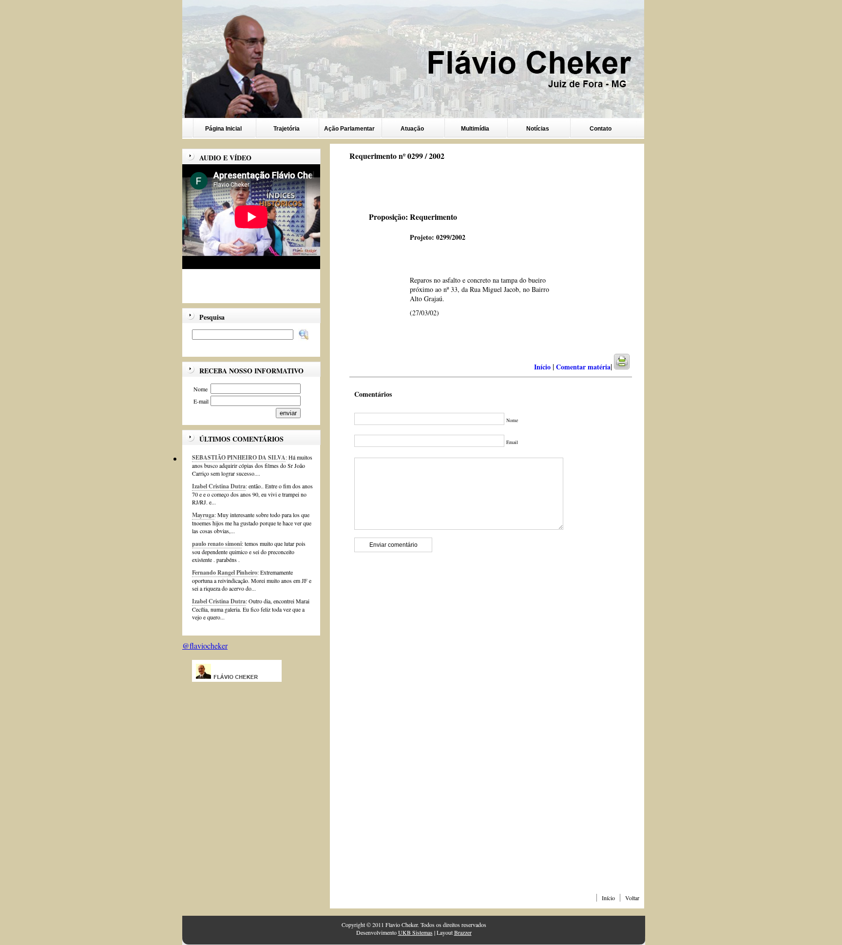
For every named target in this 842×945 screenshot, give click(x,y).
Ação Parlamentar (349, 128)
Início (608, 898)
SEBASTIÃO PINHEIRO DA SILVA (239, 457)
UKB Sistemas (415, 932)
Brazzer (463, 932)
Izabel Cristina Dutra (219, 486)
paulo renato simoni (217, 544)
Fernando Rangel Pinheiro (224, 572)
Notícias (537, 128)
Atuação (412, 128)
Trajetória (286, 128)
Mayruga (203, 515)
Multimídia (475, 128)
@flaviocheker (205, 645)
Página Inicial (223, 128)
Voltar (632, 898)
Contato (601, 128)
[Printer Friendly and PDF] (628, 367)
